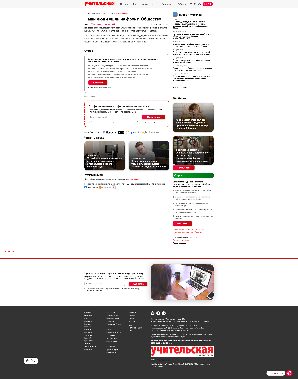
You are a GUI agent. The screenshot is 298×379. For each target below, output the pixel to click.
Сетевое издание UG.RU (114, 333)
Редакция (132, 316)
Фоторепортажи (135, 328)
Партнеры (132, 321)
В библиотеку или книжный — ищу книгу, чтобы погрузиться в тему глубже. (119, 74)
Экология (87, 327)
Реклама (131, 318)
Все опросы (89, 96)
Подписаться (153, 117)
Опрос (178, 175)
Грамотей (87, 338)
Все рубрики (88, 349)
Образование (88, 316)
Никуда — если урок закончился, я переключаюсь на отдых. (113, 77)
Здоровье (87, 343)
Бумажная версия (113, 349)
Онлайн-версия (112, 352)
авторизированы (134, 179)
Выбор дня (87, 329)
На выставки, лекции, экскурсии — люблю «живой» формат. (113, 71)
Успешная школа (112, 316)
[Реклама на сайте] (289, 373)
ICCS (130, 325)
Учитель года (88, 335)
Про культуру (88, 321)
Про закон (87, 324)
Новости (124, 4)
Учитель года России (114, 324)
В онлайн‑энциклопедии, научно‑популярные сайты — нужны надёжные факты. (121, 69)
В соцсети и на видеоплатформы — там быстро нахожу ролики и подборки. (119, 66)
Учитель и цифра (90, 346)
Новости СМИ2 (9, 251)
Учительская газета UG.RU (104, 24)
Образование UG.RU (94, 155)
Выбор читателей (190, 14)
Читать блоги (183, 167)
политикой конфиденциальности (112, 122)
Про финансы (88, 341)
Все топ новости (180, 87)
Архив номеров (149, 4)
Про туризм (88, 332)
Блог (135, 4)
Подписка (166, 4)
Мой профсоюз (112, 338)
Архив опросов (179, 243)
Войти (207, 4)
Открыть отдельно (181, 240)
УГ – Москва (111, 335)
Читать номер (122, 13)
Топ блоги (179, 98)
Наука (86, 318)
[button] (91, 187)
